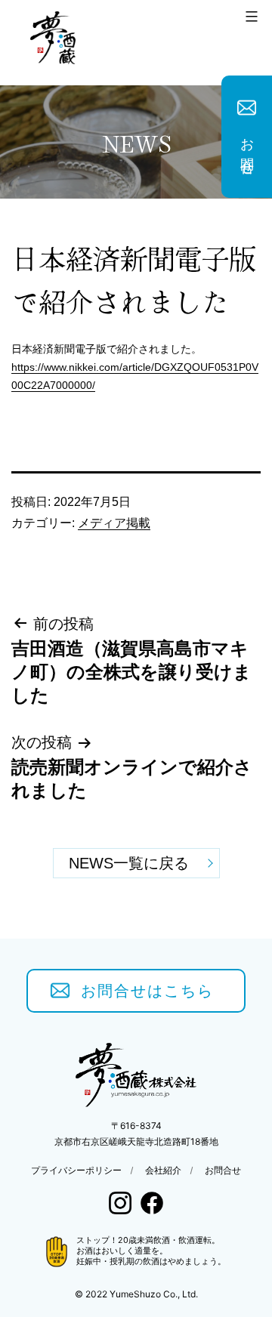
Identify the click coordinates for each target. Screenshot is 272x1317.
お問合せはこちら (147, 991)
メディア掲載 (114, 523)
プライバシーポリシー (76, 1170)
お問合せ (247, 149)
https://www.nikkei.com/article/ (82, 367)
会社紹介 (163, 1170)
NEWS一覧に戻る (129, 863)
